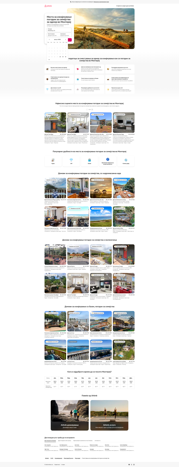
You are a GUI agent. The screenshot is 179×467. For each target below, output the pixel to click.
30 (65, 56)
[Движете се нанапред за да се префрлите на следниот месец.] (65, 39)
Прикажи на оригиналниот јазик (101, 1)
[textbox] (53, 35)
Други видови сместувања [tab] (64, 440)
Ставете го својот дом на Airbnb (125, 6)
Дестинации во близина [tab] (50, 440)
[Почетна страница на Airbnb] (48, 6)
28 (60, 56)
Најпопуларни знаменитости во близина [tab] (82, 440)
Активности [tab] (97, 440)
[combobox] (59, 30)
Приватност (57, 464)
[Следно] (92, 109)
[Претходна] (87, 109)
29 (62, 56)
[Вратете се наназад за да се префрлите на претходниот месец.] (49, 39)
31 (49, 59)
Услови (63, 464)
